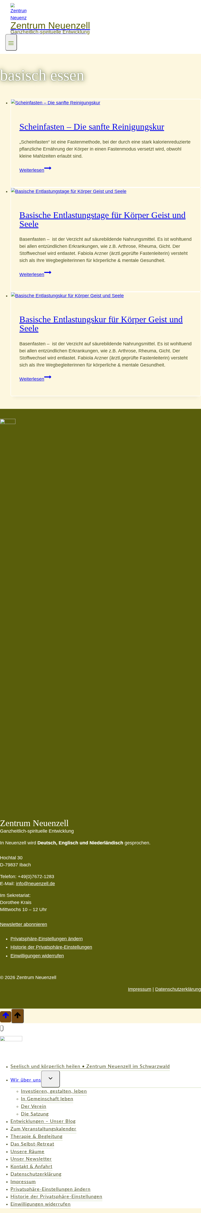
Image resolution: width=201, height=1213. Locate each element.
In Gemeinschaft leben (47, 1099)
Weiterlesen (35, 170)
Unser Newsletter (31, 1159)
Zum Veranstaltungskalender (43, 1129)
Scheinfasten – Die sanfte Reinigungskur (91, 126)
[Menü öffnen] (11, 42)
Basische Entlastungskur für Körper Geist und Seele (101, 323)
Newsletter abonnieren (23, 924)
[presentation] (105, 102)
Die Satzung (35, 1114)
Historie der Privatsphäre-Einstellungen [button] (51, 947)
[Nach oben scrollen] (5, 1016)
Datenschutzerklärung (178, 989)
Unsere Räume (27, 1151)
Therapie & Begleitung (36, 1136)
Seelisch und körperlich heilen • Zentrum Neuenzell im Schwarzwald (90, 1067)
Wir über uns (25, 1080)
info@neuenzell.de (35, 883)
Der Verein (33, 1106)
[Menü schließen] (1, 1028)
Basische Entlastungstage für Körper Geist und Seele (102, 219)
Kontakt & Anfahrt (31, 1166)
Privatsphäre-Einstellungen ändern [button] (46, 938)
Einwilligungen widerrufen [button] (37, 955)
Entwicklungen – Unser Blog (43, 1121)
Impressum (139, 989)
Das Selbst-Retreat (32, 1144)
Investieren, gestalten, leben (54, 1091)
